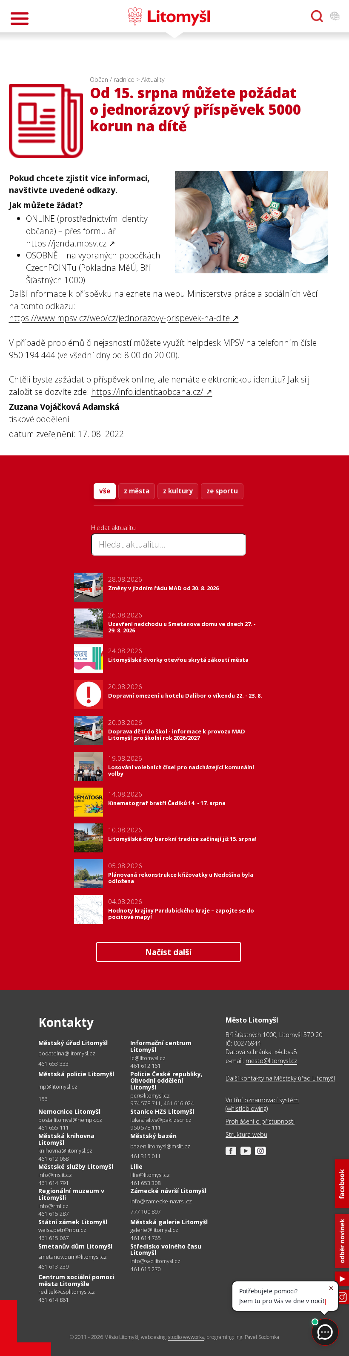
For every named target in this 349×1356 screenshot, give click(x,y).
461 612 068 (53, 1158)
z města (136, 491)
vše (104, 491)
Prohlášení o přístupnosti (260, 1121)
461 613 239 (53, 1266)
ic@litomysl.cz (148, 1058)
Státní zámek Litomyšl (72, 1222)
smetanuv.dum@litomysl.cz (72, 1257)
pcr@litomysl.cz (150, 1095)
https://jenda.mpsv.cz (66, 243)
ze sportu (222, 491)
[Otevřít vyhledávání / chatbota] (317, 16)
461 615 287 (53, 1213)
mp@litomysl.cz (57, 1087)
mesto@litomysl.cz (271, 1061)
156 (43, 1099)
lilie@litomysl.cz (150, 1175)
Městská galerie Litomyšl (169, 1222)
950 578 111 (145, 1127)
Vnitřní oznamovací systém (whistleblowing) (262, 1104)
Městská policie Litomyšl (76, 1074)
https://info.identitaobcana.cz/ (147, 391)
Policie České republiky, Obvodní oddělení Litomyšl (166, 1080)
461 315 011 (145, 1156)
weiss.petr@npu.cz (62, 1230)
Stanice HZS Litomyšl (162, 1111)
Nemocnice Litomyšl (69, 1111)
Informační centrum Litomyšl (161, 1046)
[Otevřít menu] (20, 18)
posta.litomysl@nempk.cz (70, 1120)
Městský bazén (153, 1136)
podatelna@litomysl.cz (66, 1053)
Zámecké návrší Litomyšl (168, 1191)
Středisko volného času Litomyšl (165, 1249)
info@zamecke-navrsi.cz (161, 1201)
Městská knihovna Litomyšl (66, 1139)
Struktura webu (246, 1134)
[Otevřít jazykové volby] (335, 16)
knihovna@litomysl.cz (65, 1150)
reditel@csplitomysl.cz (66, 1292)
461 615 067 (53, 1238)
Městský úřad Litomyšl (73, 1043)
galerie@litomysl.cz (154, 1230)
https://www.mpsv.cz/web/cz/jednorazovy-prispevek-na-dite (119, 318)
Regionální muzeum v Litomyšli (71, 1194)
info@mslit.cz (55, 1175)
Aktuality (153, 79)
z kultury (178, 491)
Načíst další (168, 952)
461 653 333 (53, 1063)
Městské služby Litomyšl (75, 1166)
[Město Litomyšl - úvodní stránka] (169, 16)
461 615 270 (145, 1269)
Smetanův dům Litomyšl (75, 1246)
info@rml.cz (53, 1206)
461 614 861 (53, 1300)
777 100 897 (145, 1211)
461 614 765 (145, 1238)
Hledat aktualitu (113, 527)
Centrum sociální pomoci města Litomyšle (76, 1280)
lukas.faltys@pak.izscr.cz (161, 1120)
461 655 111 (53, 1127)
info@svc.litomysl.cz (155, 1261)
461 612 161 (145, 1065)
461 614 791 (53, 1183)
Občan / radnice (112, 79)
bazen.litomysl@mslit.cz (160, 1146)
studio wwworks (186, 1337)
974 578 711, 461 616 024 (162, 1103)
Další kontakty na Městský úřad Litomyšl (280, 1078)
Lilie (136, 1166)
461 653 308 (145, 1183)
